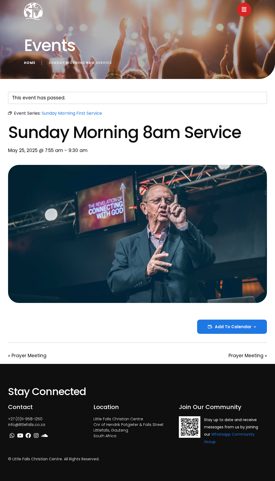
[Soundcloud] (44, 435)
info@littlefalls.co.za (26, 424)
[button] (244, 10)
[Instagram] (36, 435)
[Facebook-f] (28, 435)
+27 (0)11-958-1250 (25, 419)
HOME (29, 62)
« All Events (20, 82)
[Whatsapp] (12, 435)
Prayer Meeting (27, 355)
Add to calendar (233, 327)
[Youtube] (20, 435)
